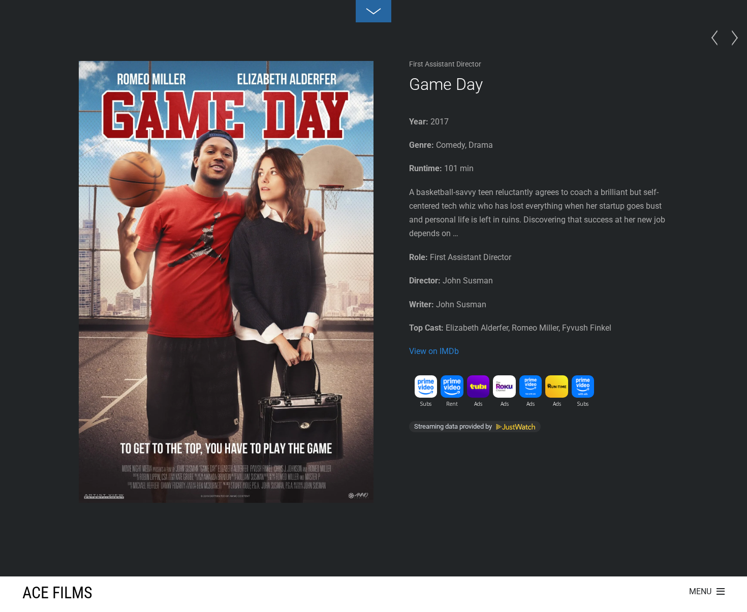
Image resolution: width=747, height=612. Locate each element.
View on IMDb (434, 351)
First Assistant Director (445, 64)
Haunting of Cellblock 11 (732, 47)
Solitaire (717, 47)
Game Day (446, 84)
